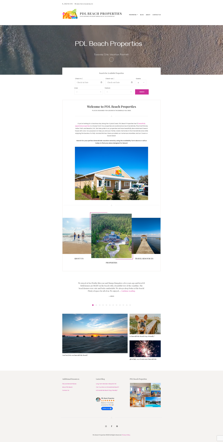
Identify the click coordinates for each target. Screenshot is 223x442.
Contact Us (65, 390)
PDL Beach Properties (101, 13)
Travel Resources (144, 258)
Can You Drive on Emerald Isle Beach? (75, 355)
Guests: (138, 79)
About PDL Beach (67, 387)
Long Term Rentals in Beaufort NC (106, 384)
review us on (106, 408)
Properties (111, 262)
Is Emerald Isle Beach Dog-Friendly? (142, 336)
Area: (76, 88)
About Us (78, 258)
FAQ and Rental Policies (69, 384)
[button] (140, 390)
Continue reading (128, 291)
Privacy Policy (126, 435)
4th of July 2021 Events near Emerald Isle (143, 359)
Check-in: (79, 79)
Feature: (107, 88)
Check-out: (109, 79)
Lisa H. (112, 296)
